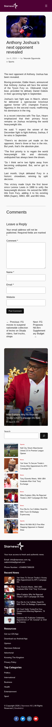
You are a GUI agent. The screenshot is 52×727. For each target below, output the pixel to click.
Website (10, 297)
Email (10, 284)
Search (7, 431)
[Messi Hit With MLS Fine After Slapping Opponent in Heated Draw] (11, 526)
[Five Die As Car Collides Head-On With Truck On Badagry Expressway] (11, 511)
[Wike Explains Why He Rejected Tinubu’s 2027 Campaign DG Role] (26, 387)
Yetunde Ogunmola (31, 58)
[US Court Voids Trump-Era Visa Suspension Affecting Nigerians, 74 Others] (9, 611)
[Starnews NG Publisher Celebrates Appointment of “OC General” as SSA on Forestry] (9, 620)
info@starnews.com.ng (20, 560)
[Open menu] (46, 5)
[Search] (44, 436)
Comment (12, 240)
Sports (11, 62)
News (22, 459)
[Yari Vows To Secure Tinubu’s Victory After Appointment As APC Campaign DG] (11, 465)
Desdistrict (18, 708)
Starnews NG (27, 706)
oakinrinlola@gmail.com (14, 562)
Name (10, 272)
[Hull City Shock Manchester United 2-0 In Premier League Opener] (11, 450)
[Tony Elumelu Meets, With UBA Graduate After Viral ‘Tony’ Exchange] (11, 480)
